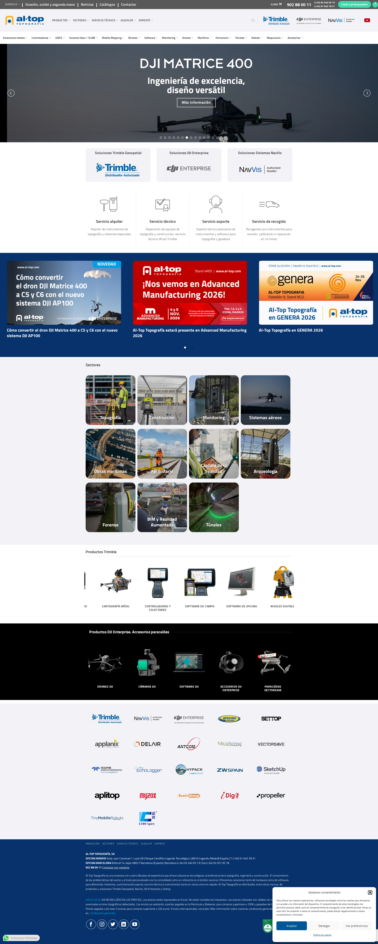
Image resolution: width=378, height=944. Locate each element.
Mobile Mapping (111, 38)
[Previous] (11, 93)
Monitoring (168, 38)
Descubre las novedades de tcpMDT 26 (174, 330)
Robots (255, 38)
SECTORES (79, 20)
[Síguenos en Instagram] (102, 924)
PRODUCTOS (60, 20)
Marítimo (203, 38)
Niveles (132, 38)
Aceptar (291, 926)
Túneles (240, 38)
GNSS (58, 38)
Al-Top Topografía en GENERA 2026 (45, 330)
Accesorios (294, 38)
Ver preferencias (357, 926)
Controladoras (40, 38)
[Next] (367, 93)
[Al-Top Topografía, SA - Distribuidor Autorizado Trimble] (24, 20)
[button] (370, 892)
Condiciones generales (103, 913)
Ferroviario (222, 38)
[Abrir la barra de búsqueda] (253, 20)
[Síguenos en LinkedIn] (124, 924)
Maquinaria (274, 38)
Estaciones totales (14, 38)
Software (149, 38)
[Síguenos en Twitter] (113, 924)
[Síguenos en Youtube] (135, 924)
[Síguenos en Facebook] (91, 924)
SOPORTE (144, 20)
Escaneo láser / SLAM (82, 38)
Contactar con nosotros (115, 867)
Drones (186, 38)
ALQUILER (127, 20)
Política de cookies (322, 935)
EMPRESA (11, 4)
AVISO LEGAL (93, 900)
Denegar (324, 926)
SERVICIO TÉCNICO (103, 20)
